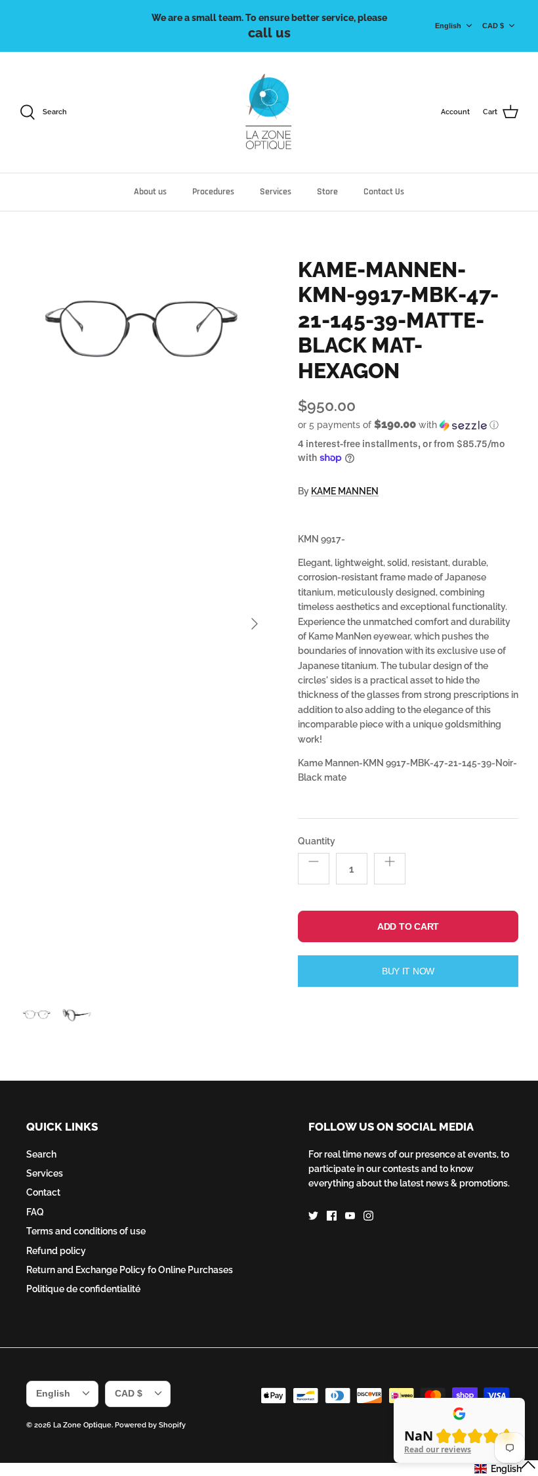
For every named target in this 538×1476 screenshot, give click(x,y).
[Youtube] (350, 1216)
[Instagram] (368, 1216)
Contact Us (383, 192)
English (448, 26)
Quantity (316, 841)
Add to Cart (408, 926)
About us (150, 192)
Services (275, 192)
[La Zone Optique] (269, 112)
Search (41, 1154)
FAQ (35, 1212)
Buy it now (408, 971)
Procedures (213, 192)
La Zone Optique (82, 1425)
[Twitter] (313, 1216)
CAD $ (493, 26)
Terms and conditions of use (86, 1231)
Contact (43, 1192)
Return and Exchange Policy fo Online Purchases (129, 1270)
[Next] (254, 623)
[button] (398, 424)
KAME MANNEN (345, 491)
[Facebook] (332, 1216)
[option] (144, 623)
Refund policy (56, 1251)
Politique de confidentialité (83, 1289)
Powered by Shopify (150, 1425)
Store (327, 192)
